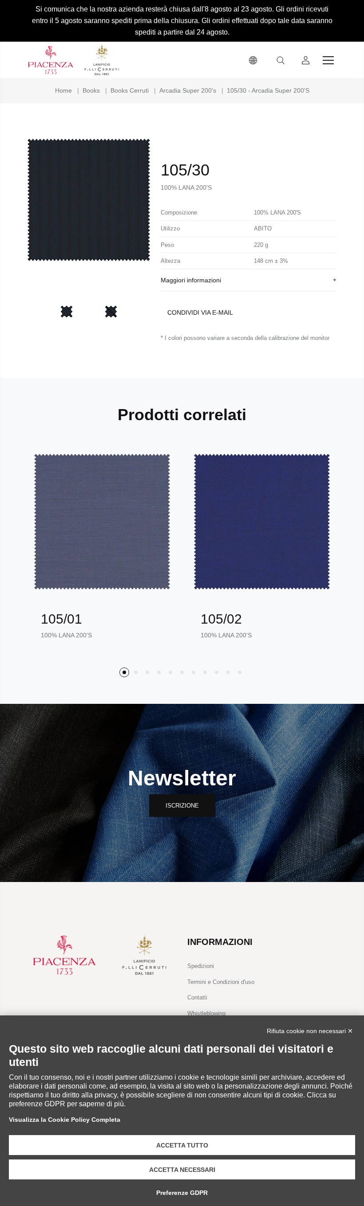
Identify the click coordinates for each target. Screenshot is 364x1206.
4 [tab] (159, 672)
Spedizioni (200, 966)
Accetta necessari (182, 1169)
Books (91, 90)
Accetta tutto (182, 1145)
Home (63, 90)
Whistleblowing (206, 1013)
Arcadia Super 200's (187, 90)
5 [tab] (170, 672)
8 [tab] (205, 672)
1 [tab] (124, 672)
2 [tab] (136, 672)
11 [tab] (239, 672)
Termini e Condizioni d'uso (220, 982)
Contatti (197, 997)
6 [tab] (182, 672)
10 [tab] (228, 672)
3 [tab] (147, 672)
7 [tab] (193, 672)
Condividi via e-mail (200, 312)
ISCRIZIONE (182, 805)
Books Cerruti (130, 90)
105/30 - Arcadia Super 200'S (268, 90)
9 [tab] (216, 672)
